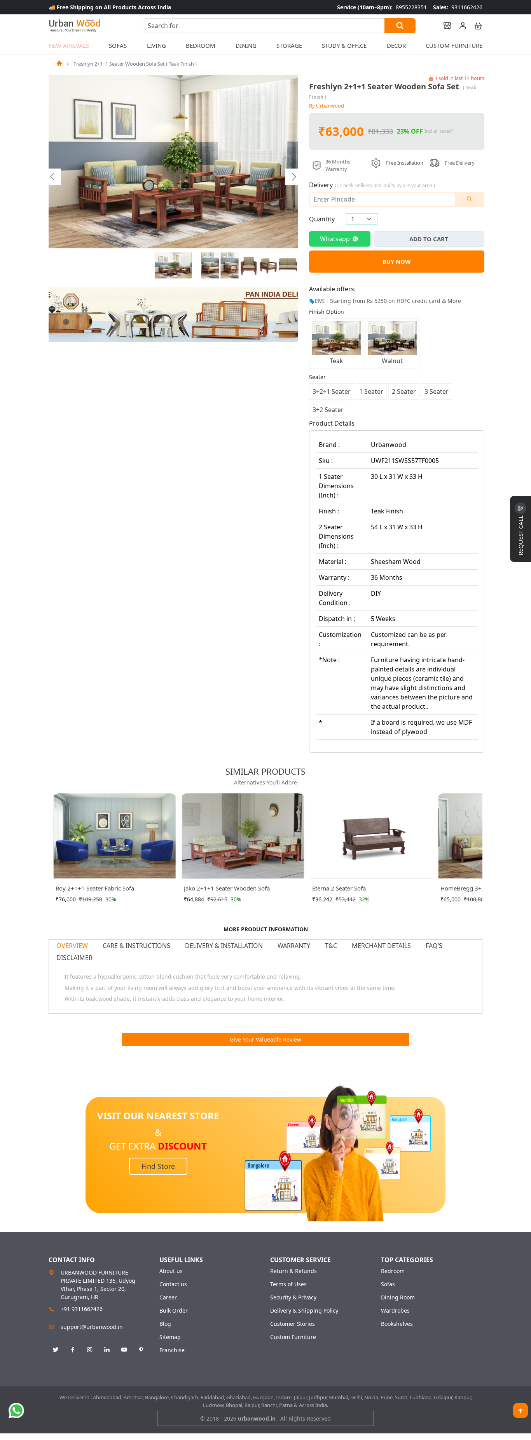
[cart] (474, 25)
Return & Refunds (293, 1271)
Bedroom (393, 1271)
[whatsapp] (16, 1410)
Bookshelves (397, 1324)
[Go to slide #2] (210, 266)
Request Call (520, 534)
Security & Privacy (293, 1297)
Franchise (172, 1350)
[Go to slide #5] (268, 266)
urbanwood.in (257, 1418)
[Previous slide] (53, 177)
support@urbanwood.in (92, 1326)
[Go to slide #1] (173, 266)
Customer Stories (292, 1324)
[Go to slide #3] (229, 266)
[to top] (520, 1410)
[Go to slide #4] (249, 266)
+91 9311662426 (82, 1309)
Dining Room (398, 1297)
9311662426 (457, 7)
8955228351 (382, 7)
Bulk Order (173, 1310)
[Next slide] (293, 177)
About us (171, 1271)
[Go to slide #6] (288, 266)
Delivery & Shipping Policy (304, 1310)
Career (168, 1297)
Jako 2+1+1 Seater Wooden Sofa (227, 888)
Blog (165, 1324)
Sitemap (170, 1337)
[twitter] (56, 1350)
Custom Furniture (454, 45)
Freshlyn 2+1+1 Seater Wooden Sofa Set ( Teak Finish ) (135, 63)
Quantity (322, 219)
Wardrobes (395, 1310)
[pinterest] (141, 1350)
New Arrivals (69, 45)
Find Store (158, 1166)
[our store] (443, 25)
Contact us (173, 1284)
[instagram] (90, 1350)
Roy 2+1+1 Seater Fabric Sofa (95, 888)
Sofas (388, 1284)
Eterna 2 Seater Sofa (339, 888)
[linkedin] (107, 1350)
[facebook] (73, 1350)
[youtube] (124, 1350)
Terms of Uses (288, 1284)
